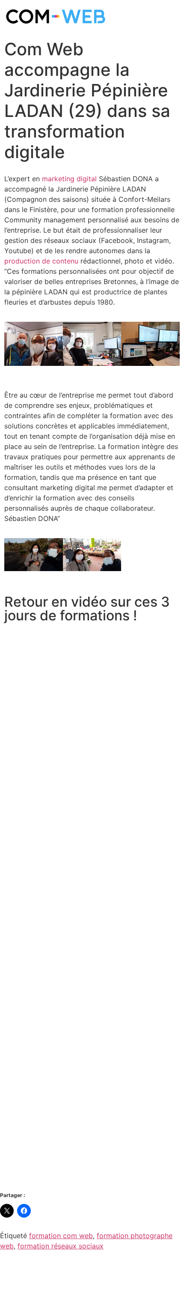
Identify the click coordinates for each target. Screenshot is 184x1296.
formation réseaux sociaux (61, 1246)
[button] (13, 345)
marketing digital (69, 178)
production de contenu (41, 261)
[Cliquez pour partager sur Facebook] (24, 1211)
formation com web (61, 1235)
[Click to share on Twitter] (7, 1211)
